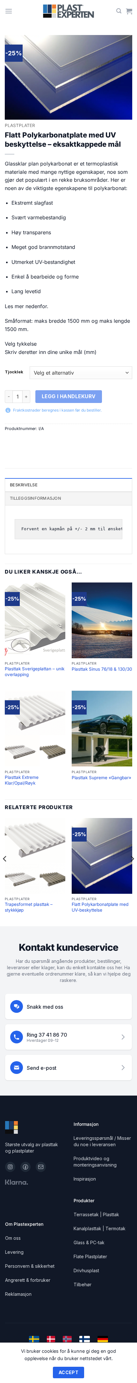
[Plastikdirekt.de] (102, 1339)
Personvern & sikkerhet (29, 1266)
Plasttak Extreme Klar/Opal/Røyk (22, 780)
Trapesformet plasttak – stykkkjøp (29, 907)
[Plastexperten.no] (67, 1339)
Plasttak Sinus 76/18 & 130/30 (102, 669)
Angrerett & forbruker (27, 1280)
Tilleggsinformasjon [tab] (35, 498)
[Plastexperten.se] (34, 1339)
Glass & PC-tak (89, 1242)
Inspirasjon (85, 1179)
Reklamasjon (18, 1294)
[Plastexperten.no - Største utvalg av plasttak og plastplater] (68, 11)
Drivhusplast (86, 1270)
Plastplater (20, 125)
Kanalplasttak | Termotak (100, 1228)
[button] (8, 11)
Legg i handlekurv (69, 396)
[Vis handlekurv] (129, 11)
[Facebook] (25, 1167)
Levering (14, 1252)
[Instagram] (10, 1167)
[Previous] (5, 871)
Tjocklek (14, 372)
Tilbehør (82, 1284)
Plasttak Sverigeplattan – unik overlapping (34, 671)
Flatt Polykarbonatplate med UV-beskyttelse (100, 907)
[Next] (132, 871)
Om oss (13, 1238)
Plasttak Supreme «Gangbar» (101, 777)
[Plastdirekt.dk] (51, 1339)
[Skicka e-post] (41, 1167)
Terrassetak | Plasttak (96, 1214)
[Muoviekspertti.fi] (84, 1339)
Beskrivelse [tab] (24, 485)
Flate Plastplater (90, 1256)
